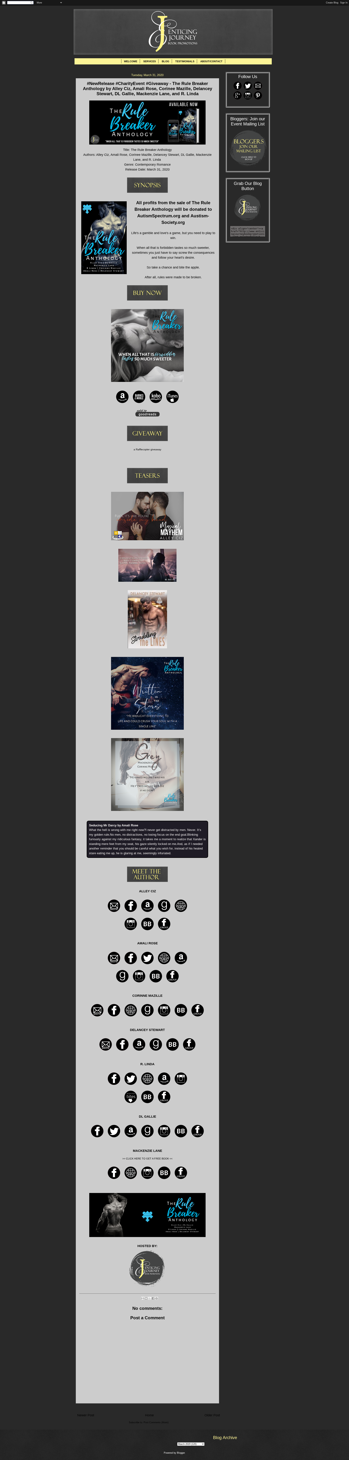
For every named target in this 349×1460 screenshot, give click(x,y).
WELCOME (130, 61)
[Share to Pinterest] (156, 1298)
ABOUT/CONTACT (211, 61)
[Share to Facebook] (153, 1298)
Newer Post (85, 1415)
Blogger (181, 1452)
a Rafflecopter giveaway (147, 449)
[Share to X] (149, 1298)
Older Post (212, 1415)
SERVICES (149, 61)
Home (149, 1415)
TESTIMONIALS (184, 61)
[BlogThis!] (146, 1298)
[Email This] (143, 1298)
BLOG (165, 61)
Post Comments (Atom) (156, 1422)
